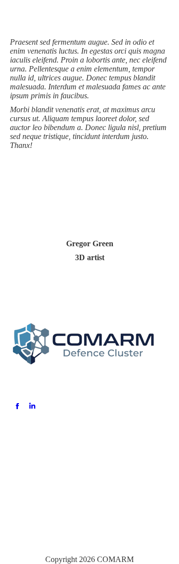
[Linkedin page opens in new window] (32, 406)
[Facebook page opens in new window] (17, 406)
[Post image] (26, 448)
